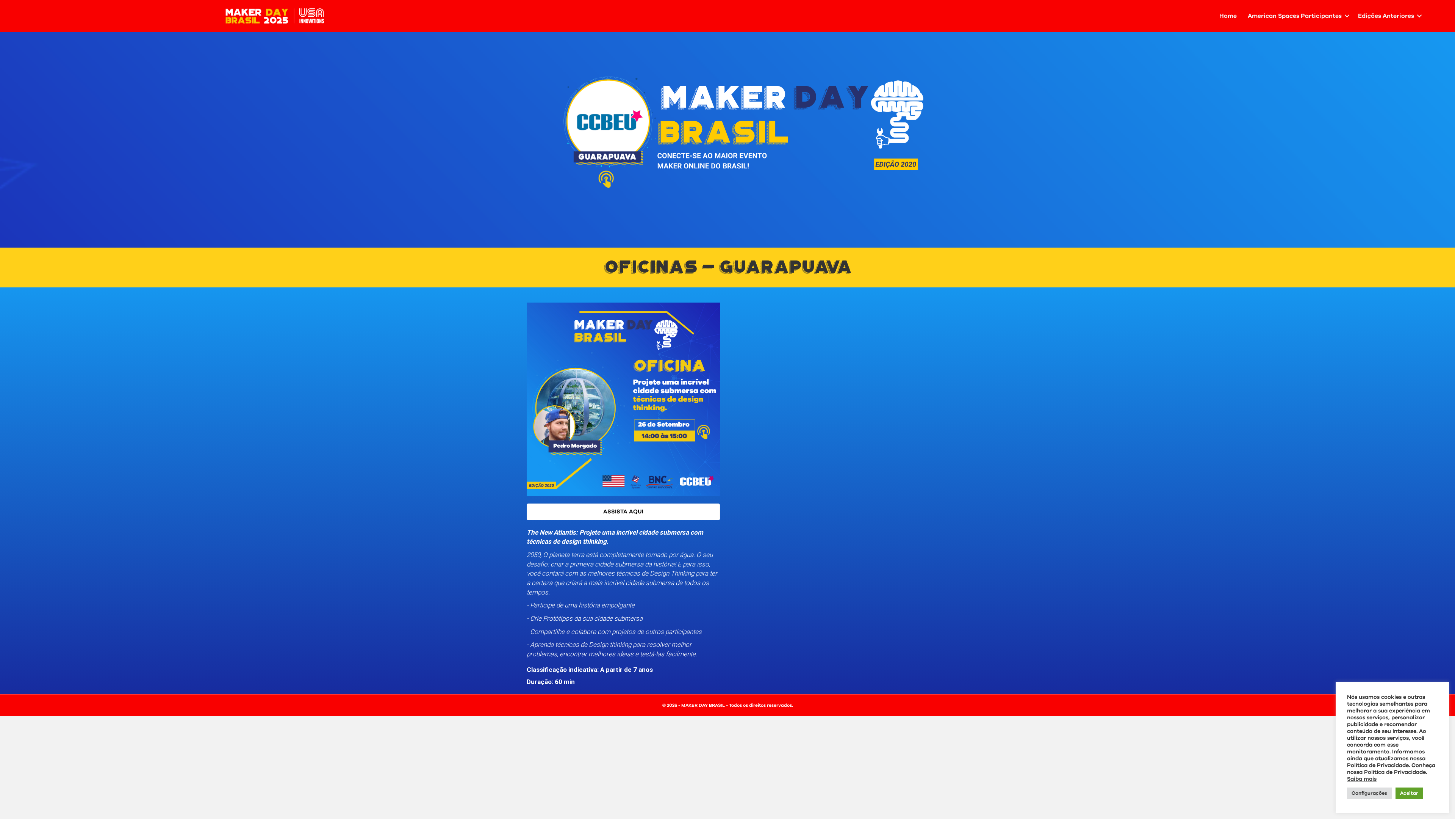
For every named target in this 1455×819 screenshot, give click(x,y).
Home (1228, 16)
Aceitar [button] (1409, 793)
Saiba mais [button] (1362, 779)
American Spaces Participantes (1295, 16)
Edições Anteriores (1386, 16)
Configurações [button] (1369, 793)
